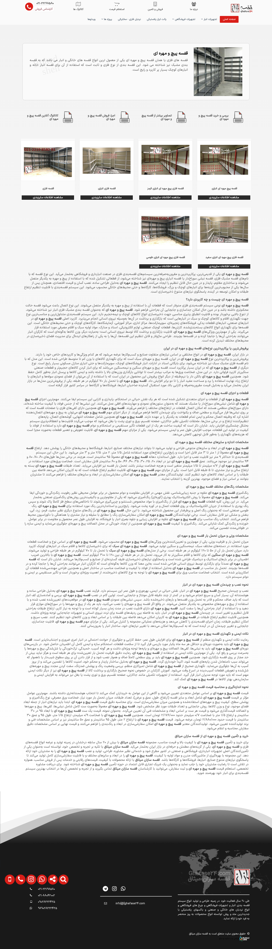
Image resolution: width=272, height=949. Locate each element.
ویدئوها (91, 19)
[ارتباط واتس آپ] (38, 899)
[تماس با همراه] (7, 899)
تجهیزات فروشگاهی (184, 19)
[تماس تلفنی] (17, 899)
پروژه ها (107, 19)
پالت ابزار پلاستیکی (156, 19)
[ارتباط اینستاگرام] (28, 899)
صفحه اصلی (229, 19)
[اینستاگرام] (114, 888)
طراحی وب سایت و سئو (229, 938)
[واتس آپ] (123, 888)
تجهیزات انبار (210, 19)
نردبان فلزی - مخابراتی (129, 19)
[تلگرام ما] (105, 888)
